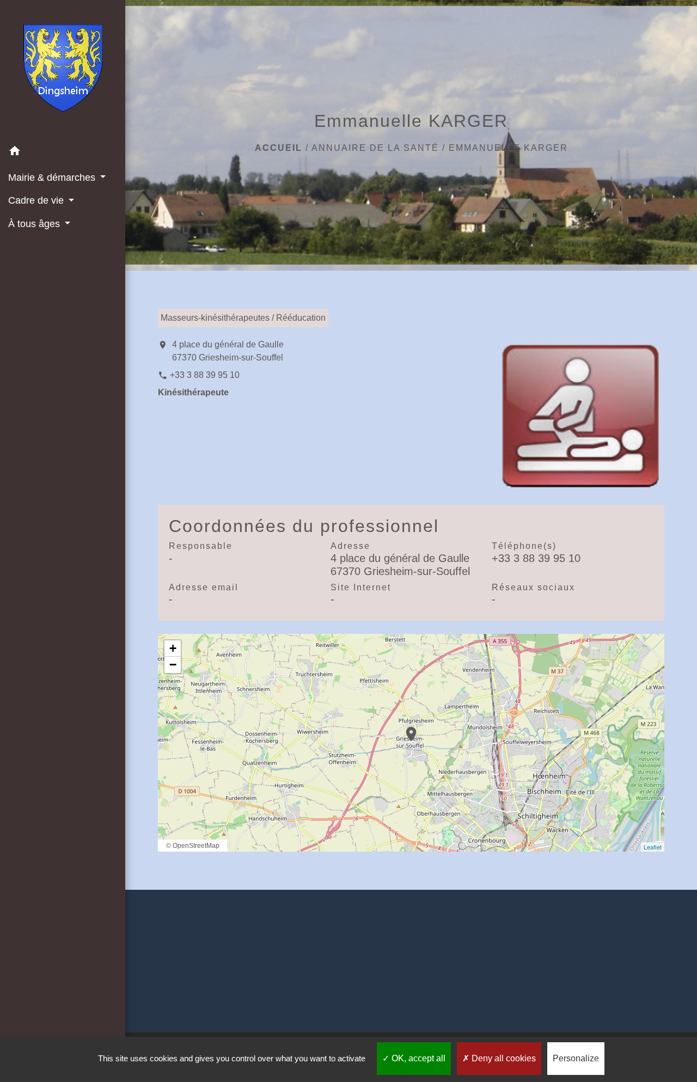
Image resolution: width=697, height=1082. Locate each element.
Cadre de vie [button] (37, 200)
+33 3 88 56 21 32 (411, 971)
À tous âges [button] (35, 223)
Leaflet (653, 846)
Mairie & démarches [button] (53, 177)
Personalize (576, 1058)
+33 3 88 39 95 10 (205, 375)
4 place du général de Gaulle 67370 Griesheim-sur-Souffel (228, 351)
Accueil (278, 147)
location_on (405, 728)
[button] (62, 153)
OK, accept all (417, 1058)
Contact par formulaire (411, 988)
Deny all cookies (502, 1058)
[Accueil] (62, 70)
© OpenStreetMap (192, 845)
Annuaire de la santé (375, 147)
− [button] (172, 664)
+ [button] (172, 648)
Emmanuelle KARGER (508, 147)
